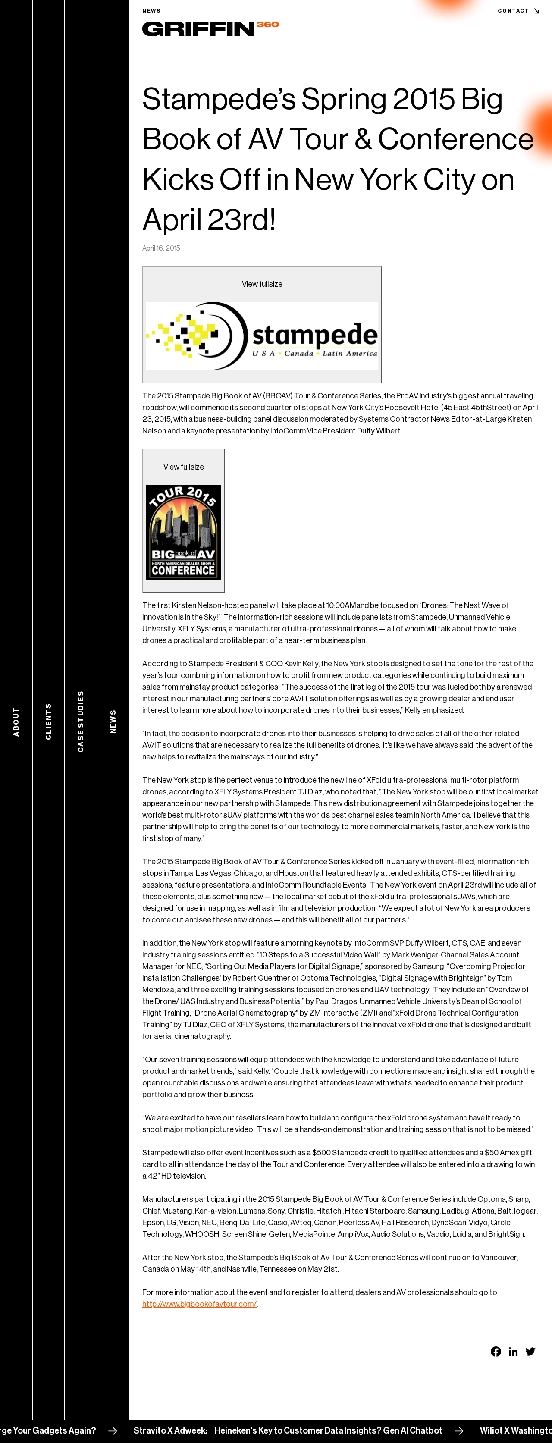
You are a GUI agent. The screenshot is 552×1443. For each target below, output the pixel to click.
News (151, 10)
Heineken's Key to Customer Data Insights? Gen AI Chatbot (300, 1431)
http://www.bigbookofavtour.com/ (199, 1304)
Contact (513, 10)
